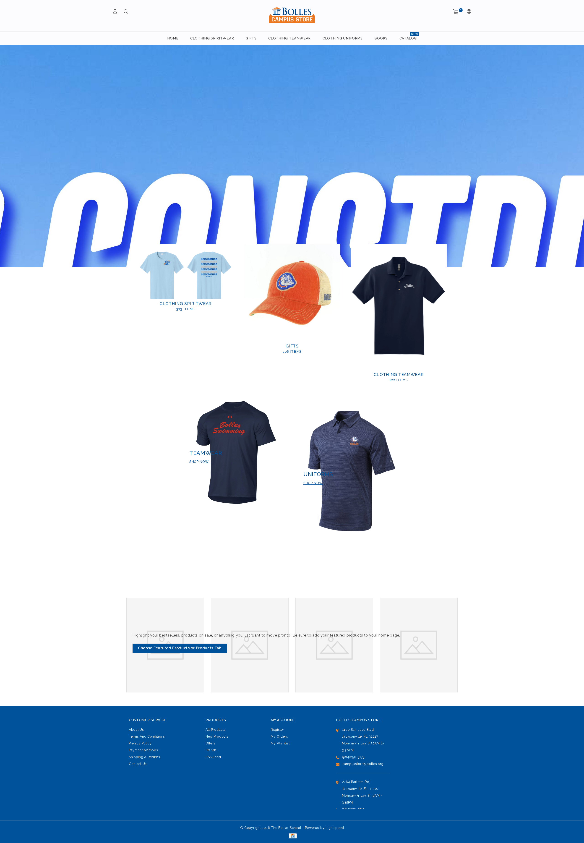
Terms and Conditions (147, 736)
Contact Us (138, 764)
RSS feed (213, 757)
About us (136, 729)
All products (215, 729)
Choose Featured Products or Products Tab (180, 648)
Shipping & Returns (144, 757)
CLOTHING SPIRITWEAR (212, 38)
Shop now (199, 462)
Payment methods (143, 750)
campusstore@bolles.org (362, 764)
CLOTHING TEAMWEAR (289, 38)
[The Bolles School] (292, 15)
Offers (210, 743)
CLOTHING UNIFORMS (343, 38)
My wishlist (280, 743)
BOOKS (381, 38)
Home (172, 38)
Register (277, 729)
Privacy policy (140, 743)
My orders (279, 736)
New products (217, 736)
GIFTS (251, 38)
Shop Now (313, 483)
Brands (211, 750)
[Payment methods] (292, 836)
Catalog (408, 38)
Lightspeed (335, 828)
